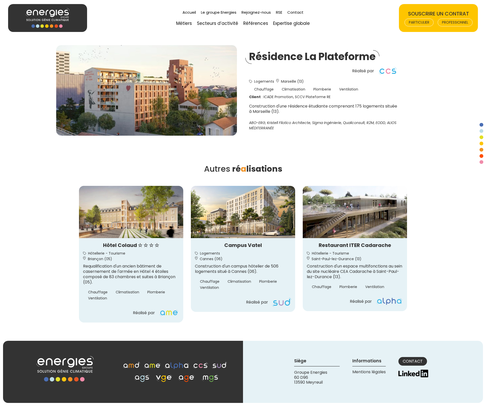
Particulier (419, 22)
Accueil (189, 12)
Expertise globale (291, 23)
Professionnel (455, 22)
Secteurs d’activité (217, 23)
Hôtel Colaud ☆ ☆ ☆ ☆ (131, 245)
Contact (295, 12)
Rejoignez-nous (256, 12)
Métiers (184, 23)
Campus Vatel (243, 245)
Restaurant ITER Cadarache (355, 245)
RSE (279, 12)
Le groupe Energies (218, 12)
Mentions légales (369, 372)
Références (255, 23)
